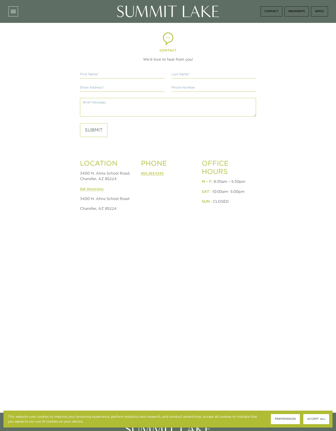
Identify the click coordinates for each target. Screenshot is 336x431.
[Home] (168, 11)
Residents (296, 11)
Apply (319, 11)
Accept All (316, 418)
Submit (94, 130)
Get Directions (92, 189)
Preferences (285, 418)
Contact (271, 11)
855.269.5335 (152, 173)
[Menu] (13, 11)
